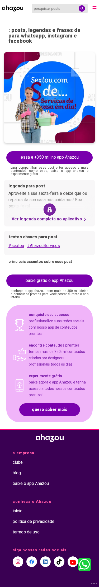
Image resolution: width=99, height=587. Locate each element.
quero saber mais (49, 409)
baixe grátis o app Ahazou (49, 280)
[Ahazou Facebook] (31, 561)
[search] (82, 8)
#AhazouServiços (43, 245)
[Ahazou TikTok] (59, 561)
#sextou (16, 245)
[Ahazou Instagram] (18, 561)
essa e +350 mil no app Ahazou (50, 157)
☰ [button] (94, 8)
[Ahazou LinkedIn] (45, 561)
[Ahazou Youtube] (73, 561)
